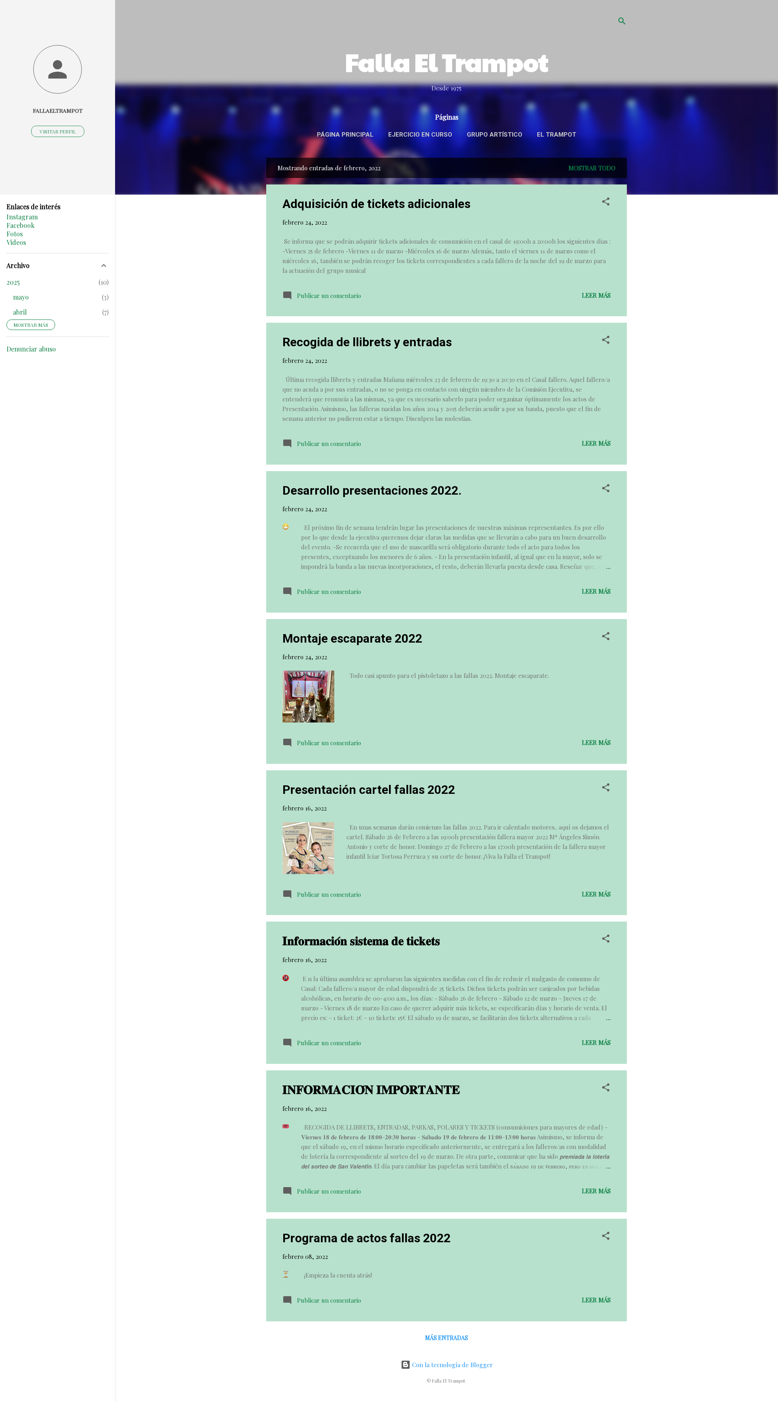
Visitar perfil (58, 131)
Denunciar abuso (31, 349)
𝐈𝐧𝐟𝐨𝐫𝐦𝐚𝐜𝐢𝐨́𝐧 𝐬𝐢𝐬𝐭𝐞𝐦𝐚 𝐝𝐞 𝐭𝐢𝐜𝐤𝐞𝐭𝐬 (361, 941)
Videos (16, 242)
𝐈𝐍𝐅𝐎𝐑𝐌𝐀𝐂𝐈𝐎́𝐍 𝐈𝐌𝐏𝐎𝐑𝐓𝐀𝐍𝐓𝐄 (371, 1090)
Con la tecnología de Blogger (451, 1365)
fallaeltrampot (58, 110)
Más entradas (446, 1338)
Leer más (596, 295)
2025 (13, 282)
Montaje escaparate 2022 (352, 638)
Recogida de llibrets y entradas (367, 342)
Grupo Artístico (494, 134)
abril (20, 312)
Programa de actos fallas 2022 (366, 1238)
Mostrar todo (592, 168)
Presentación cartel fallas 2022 (368, 789)
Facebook (20, 225)
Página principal (345, 134)
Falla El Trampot (446, 62)
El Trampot (556, 134)
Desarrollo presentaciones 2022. (372, 490)
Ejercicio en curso (420, 134)
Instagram (22, 216)
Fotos (14, 233)
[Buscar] (622, 22)
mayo (21, 297)
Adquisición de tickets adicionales (376, 204)
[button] (606, 203)
